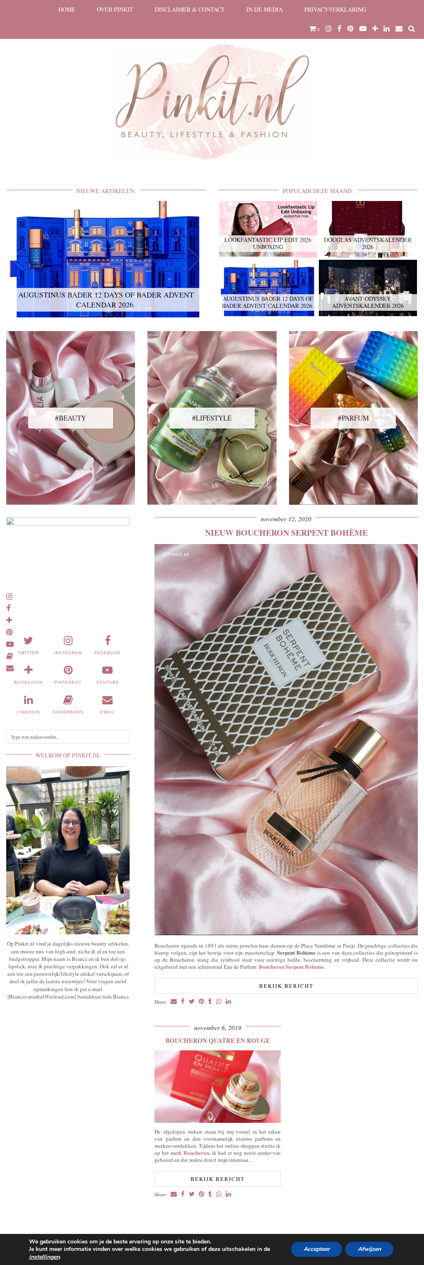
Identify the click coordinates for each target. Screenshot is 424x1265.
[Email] (398, 28)
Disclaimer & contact (190, 9)
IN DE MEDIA (264, 9)
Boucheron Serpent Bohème (291, 966)
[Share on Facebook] (183, 1001)
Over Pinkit (115, 9)
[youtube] (362, 28)
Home (66, 9)
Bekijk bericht (286, 985)
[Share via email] (174, 1001)
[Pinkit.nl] (212, 86)
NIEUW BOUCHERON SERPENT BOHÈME (286, 533)
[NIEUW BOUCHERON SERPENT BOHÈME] (286, 933)
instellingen (44, 1257)
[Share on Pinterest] (201, 1001)
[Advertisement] (68, 1068)
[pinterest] (350, 28)
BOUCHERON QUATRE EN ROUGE (218, 1040)
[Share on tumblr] (210, 1001)
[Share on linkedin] (228, 1001)
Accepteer (317, 1249)
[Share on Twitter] (192, 1001)
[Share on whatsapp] (219, 1001)
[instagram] (328, 28)
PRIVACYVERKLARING (335, 9)
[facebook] (339, 28)
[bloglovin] (375, 28)
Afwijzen (369, 1249)
